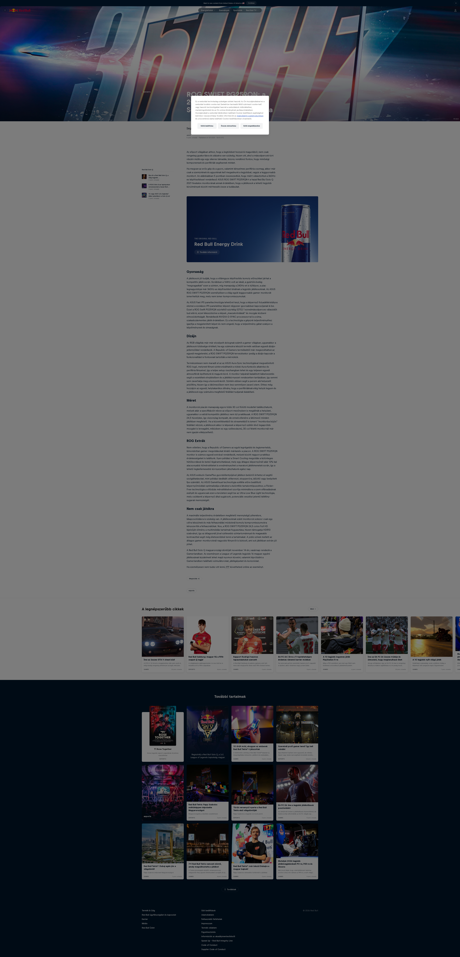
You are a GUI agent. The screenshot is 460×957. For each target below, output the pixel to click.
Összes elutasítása (228, 126)
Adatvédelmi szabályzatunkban (250, 116)
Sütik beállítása (207, 126)
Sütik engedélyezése (251, 126)
